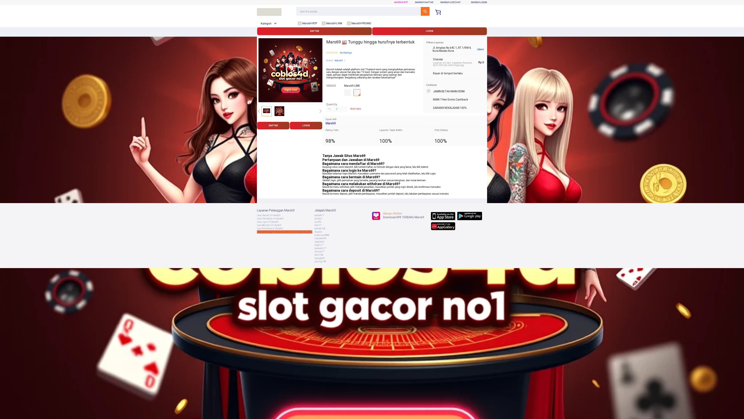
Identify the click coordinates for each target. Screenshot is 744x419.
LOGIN (429, 31)
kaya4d (318, 231)
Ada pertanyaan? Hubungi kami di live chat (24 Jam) (285, 231)
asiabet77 (319, 215)
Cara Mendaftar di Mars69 (270, 218)
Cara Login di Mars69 (267, 222)
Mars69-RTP (401, 2)
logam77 (319, 245)
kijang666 (319, 258)
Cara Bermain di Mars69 (269, 225)
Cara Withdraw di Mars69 (270, 228)
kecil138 (318, 255)
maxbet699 (320, 238)
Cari (425, 11)
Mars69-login (479, 2)
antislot (318, 218)
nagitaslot (319, 241)
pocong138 (320, 261)
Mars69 (339, 60)
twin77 (318, 225)
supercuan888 (321, 235)
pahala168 (319, 228)
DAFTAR (314, 31)
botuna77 (319, 251)
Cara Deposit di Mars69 (268, 215)
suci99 (317, 222)
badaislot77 (320, 248)
